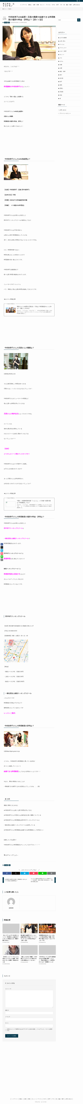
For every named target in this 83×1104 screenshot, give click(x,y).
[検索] (79, 1)
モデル (61, 61)
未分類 (61, 78)
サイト (7, 1023)
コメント (8, 988)
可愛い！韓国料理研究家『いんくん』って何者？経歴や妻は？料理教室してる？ (34, 501)
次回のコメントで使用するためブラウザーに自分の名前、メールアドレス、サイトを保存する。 (29, 1029)
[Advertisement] (29, 141)
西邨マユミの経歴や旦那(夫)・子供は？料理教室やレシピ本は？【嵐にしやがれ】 (34, 307)
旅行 (61, 74)
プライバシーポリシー (65, 113)
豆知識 (5, 22)
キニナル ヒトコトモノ (9, 5)
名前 (7, 1010)
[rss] (77, 1)
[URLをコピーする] (51, 873)
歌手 (61, 81)
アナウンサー (63, 47)
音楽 (61, 95)
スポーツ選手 (63, 51)
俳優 (61, 64)
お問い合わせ (62, 110)
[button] (7, 873)
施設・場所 (62, 71)
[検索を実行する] (78, 20)
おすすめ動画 (63, 37)
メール (7, 1016)
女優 (61, 68)
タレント (62, 54)
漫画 (61, 85)
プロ (61, 58)
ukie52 (11, 908)
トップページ (14, 1099)
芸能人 (61, 88)
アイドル (62, 44)
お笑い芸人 (62, 41)
